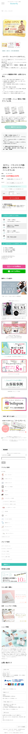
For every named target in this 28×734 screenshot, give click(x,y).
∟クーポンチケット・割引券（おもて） (9, 501)
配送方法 (15, 729)
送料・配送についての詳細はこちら (10, 698)
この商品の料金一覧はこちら (14, 186)
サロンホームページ (8, 526)
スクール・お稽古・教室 (5, 556)
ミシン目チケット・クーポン (11, 507)
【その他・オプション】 (5, 536)
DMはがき (6, 494)
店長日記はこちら (4, 658)
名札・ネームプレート (9, 533)
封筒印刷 (6, 511)
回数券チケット (7, 522)
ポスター (6, 490)
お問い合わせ (5, 729)
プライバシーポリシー (11, 730)
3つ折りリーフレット (8, 478)
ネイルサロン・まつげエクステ (6, 548)
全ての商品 (3, 471)
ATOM (19, 730)
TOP (2, 11)
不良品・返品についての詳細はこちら (10, 709)
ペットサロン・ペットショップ (6, 559)
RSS (17, 730)
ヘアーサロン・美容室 (5, 551)
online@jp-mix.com (9, 720)
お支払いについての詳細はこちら (9, 688)
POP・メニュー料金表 (8, 486)
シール (6, 515)
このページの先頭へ (21, 726)
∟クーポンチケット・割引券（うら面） (9, 504)
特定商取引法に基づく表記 (6, 257)
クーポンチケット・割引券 (9, 498)
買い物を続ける (4, 258)
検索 (3, 462)
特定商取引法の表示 (21, 729)
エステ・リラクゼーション (5, 545)
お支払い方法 (11, 729)
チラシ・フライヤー (9, 11)
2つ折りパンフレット (8, 482)
